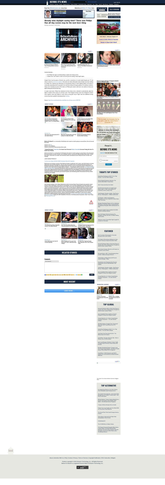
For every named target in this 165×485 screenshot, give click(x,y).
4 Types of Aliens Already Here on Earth (107, 404)
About (51, 458)
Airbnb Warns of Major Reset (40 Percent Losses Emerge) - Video (107, 258)
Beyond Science (66, 4)
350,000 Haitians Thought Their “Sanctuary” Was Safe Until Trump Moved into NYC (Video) (108, 325)
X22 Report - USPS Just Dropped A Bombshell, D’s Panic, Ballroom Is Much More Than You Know (108, 199)
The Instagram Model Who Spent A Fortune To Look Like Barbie (68, 120)
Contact (70, 458)
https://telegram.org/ (115, 132)
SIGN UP (102, 153)
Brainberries (47, 117)
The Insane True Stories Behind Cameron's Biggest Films (107, 379)
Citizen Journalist (75, 149)
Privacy (75, 458)
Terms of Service (83, 458)
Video (96, 4)
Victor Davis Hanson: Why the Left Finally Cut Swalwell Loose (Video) (108, 250)
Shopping (111, 4)
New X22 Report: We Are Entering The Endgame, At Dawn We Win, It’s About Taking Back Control (108, 215)
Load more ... (69, 303)
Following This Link (50, 195)
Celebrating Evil (101, 421)
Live (93, 4)
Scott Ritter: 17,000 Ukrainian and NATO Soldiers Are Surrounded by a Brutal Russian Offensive (108, 354)
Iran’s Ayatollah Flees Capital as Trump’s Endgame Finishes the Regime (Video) (107, 272)
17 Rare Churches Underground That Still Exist (102, 297)
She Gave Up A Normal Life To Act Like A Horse (52, 135)
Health (60, 4)
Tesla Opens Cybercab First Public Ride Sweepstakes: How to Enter (107, 417)
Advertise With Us (59, 458)
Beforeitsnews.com (55, 8)
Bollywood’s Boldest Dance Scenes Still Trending (84, 135)
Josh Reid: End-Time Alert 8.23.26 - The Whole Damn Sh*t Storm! (107, 334)
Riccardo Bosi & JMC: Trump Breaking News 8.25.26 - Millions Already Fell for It (108, 254)
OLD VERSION (114, 9)
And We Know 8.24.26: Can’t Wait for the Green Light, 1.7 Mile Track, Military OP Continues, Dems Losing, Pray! (107, 189)
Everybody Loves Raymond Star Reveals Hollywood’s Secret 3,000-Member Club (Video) (107, 263)
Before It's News (58, 1)
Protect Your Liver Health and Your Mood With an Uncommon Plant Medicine (108, 408)
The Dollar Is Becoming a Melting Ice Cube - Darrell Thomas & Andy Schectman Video (108, 240)
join (51, 144)
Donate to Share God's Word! (109, 42)
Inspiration (89, 4)
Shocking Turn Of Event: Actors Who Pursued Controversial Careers (108, 65)
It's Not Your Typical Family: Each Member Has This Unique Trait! (85, 242)
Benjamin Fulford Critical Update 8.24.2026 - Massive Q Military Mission (108, 210)
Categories (116, 4)
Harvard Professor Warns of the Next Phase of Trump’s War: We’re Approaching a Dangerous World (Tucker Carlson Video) (108, 245)
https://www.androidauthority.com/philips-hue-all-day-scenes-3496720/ (64, 100)
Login (115, 2)
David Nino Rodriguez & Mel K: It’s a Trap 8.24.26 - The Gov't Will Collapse (107, 177)
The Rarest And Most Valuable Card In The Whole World (52, 226)
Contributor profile (56, 16)
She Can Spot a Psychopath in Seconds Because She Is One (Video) (107, 236)
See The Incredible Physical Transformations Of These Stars (69, 226)
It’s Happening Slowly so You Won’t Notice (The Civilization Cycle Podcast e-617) (107, 390)
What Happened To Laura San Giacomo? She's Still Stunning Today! (68, 242)
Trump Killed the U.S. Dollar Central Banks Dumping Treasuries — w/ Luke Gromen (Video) (107, 277)
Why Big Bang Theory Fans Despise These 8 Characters (108, 97)
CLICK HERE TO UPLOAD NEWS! (114, 17)
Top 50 (100, 4)
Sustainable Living (82, 4)
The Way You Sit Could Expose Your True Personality (107, 113)
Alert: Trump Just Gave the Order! (105, 184)
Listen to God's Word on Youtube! (108, 39)
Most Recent (105, 4)
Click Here (56, 149)
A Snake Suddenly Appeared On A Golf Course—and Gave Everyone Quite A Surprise (86, 226)
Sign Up (118, 2)
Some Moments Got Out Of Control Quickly (51, 242)
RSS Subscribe (105, 458)
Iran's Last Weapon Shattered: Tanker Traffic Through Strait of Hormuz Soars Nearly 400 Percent (108, 343)
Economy (56, 4)
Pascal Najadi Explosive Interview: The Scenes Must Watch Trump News (107, 181)
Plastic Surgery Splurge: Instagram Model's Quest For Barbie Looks (108, 81)
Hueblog (67, 96)
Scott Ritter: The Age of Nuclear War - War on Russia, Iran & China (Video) (108, 338)
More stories (63, 16)
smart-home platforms (58, 81)
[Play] (108, 27)
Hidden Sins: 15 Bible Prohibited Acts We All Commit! (114, 297)
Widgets (113, 458)
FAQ (66, 458)
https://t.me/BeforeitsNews (103, 137)
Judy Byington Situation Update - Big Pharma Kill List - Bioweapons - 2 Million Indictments (108, 194)
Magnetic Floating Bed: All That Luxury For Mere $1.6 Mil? (68, 135)
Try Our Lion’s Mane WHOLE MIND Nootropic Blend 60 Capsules (59, 161)
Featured (52, 4)
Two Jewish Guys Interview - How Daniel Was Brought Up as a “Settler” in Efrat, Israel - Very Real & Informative (108, 395)
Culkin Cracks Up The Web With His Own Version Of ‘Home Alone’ (85, 120)
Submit (108, 164)
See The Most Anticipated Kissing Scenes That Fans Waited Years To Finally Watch (52, 120)
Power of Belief (74, 4)
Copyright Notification (94, 458)
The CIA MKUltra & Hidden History (106, 424)
